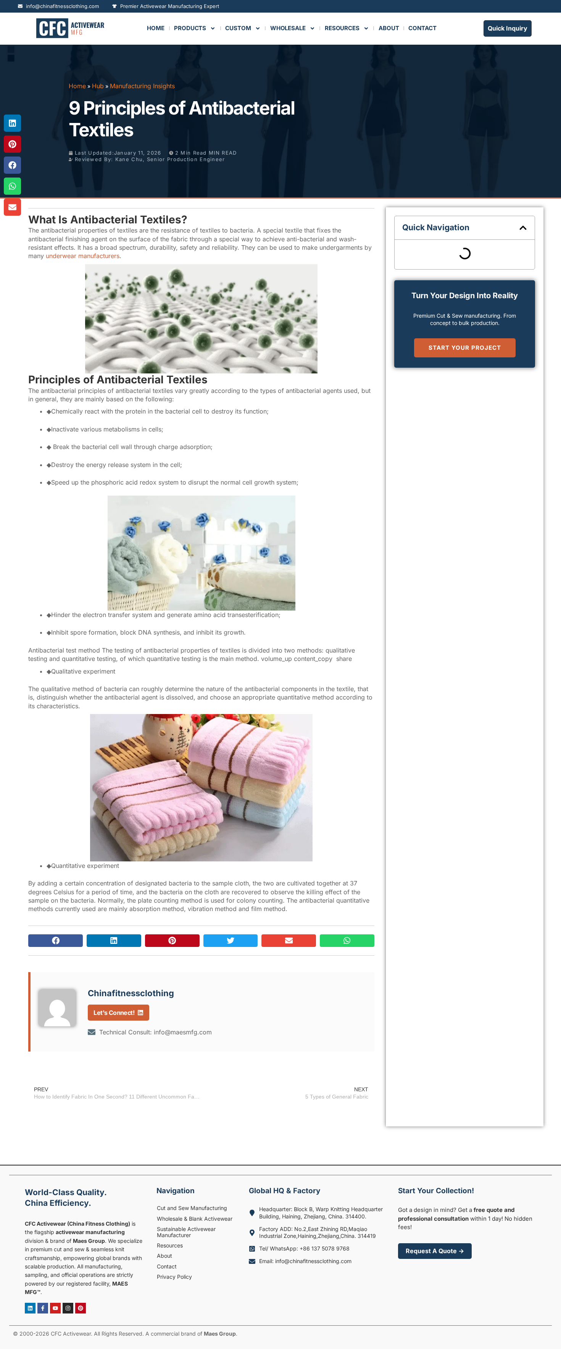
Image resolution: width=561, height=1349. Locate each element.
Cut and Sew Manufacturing (192, 1208)
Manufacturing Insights (142, 86)
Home (155, 28)
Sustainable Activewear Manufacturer (186, 1232)
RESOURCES (342, 28)
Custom (238, 28)
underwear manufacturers (82, 256)
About (164, 1255)
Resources (170, 1245)
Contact (167, 1266)
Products (190, 28)
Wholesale (288, 28)
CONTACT (422, 28)
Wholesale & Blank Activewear (194, 1218)
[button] (55, 940)
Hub (98, 86)
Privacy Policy (174, 1276)
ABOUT (389, 28)
